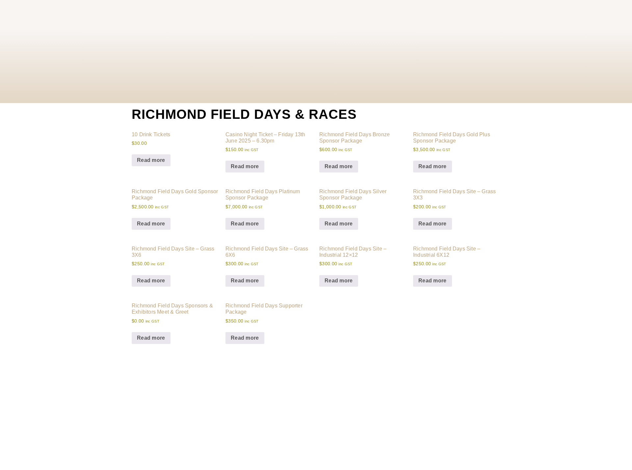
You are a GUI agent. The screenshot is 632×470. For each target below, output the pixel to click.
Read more (151, 160)
